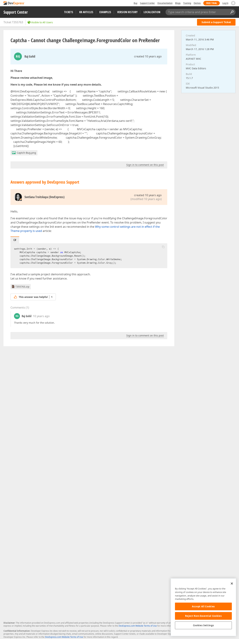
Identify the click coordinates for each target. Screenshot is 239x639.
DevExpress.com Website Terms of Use (138, 625)
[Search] (232, 12)
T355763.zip (22, 286)
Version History (127, 12)
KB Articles (86, 12)
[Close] (232, 583)
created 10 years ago (148, 56)
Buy (135, 3)
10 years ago (41, 316)
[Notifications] (233, 3)
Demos (197, 3)
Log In (225, 3)
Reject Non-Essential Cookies (203, 615)
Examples (105, 12)
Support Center (147, 3)
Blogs (178, 3)
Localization (152, 12)
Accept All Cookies (203, 606)
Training (187, 3)
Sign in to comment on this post (145, 164)
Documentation (165, 3)
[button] (163, 247)
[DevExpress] (14, 3)
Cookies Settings (203, 625)
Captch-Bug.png (26, 152)
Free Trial (211, 3)
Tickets (68, 12)
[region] (203, 607)
